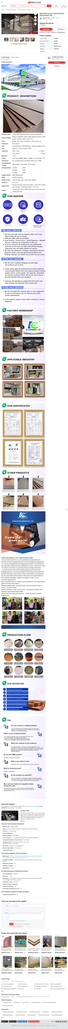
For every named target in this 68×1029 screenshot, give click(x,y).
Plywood (12, 856)
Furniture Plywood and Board (7, 984)
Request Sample (61, 32)
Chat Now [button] (61, 29)
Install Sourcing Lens (34, 1021)
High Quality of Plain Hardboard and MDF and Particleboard (20, 970)
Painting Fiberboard (36, 1002)
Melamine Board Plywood (44, 1015)
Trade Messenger (22, 1021)
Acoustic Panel (21, 988)
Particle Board (17, 1002)
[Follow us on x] (58, 1021)
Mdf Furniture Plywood (20, 1015)
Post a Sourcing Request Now (16, 926)
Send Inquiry (46, 29)
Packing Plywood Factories (8, 1011)
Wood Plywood (45, 1011)
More (2, 1017)
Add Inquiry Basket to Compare (20, 43)
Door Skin (12, 857)
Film (23, 857)
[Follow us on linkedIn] (66, 1021)
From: (7, 906)
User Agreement (41, 1025)
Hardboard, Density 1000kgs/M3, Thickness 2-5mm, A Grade (33, 970)
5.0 (53, 58)
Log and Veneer (25, 1002)
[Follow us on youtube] (62, 1021)
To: (8, 909)
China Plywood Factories (21, 1011)
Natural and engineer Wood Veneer (57, 988)
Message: (7, 913)
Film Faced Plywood (19, 856)
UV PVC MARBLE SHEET (23, 986)
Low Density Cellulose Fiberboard (49, 1002)
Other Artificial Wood (6, 1002)
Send (11, 924)
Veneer (35, 856)
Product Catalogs (20, 981)
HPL (26, 857)
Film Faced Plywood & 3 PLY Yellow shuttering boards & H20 (46, 984)
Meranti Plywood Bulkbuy (57, 1015)
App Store (4, 1021)
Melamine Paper (18, 857)
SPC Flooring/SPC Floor (6, 986)
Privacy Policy (54, 1025)
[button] (2, 2)
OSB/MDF (39, 856)
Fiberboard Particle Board (7, 1005)
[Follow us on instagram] (60, 1021)
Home (2, 9)
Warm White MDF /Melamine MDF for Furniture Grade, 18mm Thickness (34, 950)
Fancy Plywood (6, 857)
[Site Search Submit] (49, 6)
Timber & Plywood (21, 9)
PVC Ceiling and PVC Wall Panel (40, 986)
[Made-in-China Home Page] (34, 2)
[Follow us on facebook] (56, 1021)
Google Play (13, 1021)
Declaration (48, 1025)
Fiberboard (28, 9)
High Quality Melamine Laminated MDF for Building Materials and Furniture (60, 950)
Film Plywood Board (32, 1015)
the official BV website (32, 806)
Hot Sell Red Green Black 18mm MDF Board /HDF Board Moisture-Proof (6, 950)
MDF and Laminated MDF (55, 984)
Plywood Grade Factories (56, 1011)
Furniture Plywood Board (7, 1015)
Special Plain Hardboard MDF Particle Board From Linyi (46, 970)
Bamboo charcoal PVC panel (56, 986)
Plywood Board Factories (34, 1011)
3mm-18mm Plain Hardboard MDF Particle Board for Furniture (60, 970)
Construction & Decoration (10, 9)
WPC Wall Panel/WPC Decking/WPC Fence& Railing (11, 988)
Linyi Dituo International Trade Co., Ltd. (46, 17)
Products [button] (13, 5)
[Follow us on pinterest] (64, 1021)
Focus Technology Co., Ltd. (25, 1025)
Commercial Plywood (28, 856)
